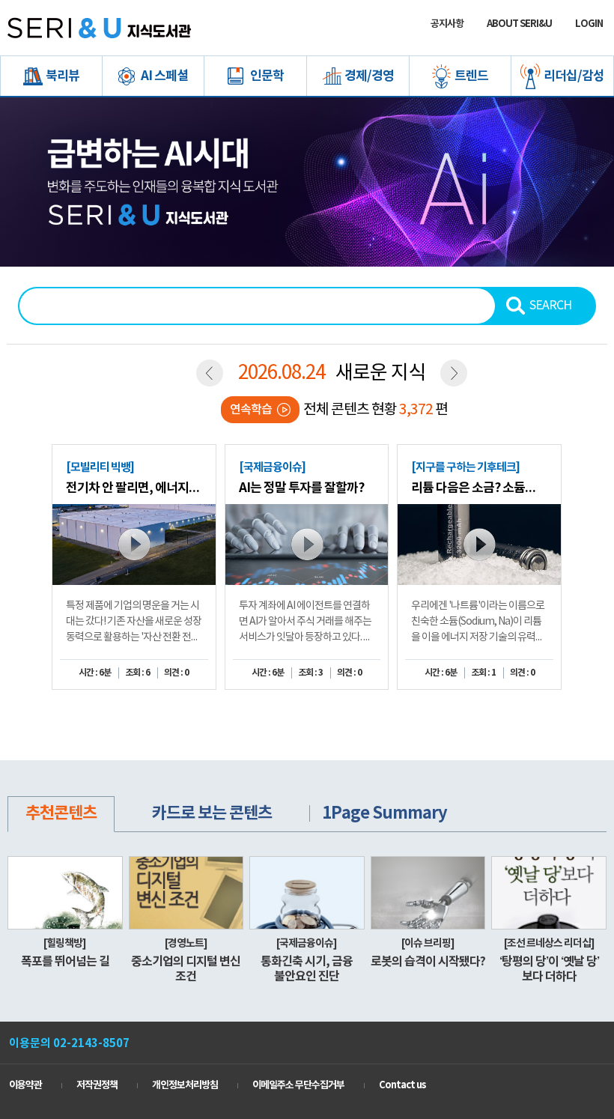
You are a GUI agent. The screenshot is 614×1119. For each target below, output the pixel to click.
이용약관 (25, 1085)
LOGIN (589, 24)
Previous (30, 546)
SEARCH (550, 305)
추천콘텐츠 (61, 813)
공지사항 (447, 24)
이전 (209, 373)
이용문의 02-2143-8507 (69, 1043)
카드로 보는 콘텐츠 (212, 813)
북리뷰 (62, 76)
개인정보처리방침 (185, 1085)
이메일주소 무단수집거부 (298, 1085)
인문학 (267, 76)
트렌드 (471, 76)
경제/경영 (369, 76)
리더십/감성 (574, 76)
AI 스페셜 (164, 76)
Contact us (402, 1085)
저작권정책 (97, 1085)
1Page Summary (384, 813)
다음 (453, 373)
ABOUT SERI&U (519, 24)
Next (588, 546)
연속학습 (251, 409)
